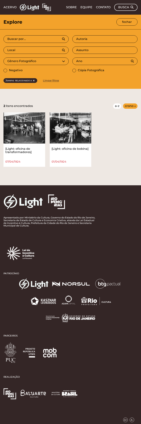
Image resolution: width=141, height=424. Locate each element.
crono (129, 106)
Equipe (86, 7)
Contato (103, 7)
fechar (127, 22)
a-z (117, 106)
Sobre (71, 7)
